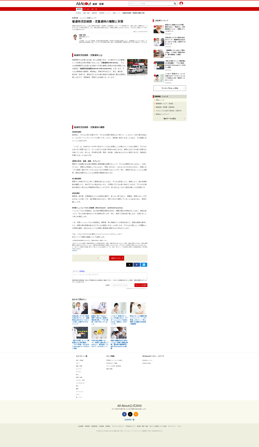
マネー (78, 363)
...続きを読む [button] (143, 42)
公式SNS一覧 (129, 420)
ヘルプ (179, 426)
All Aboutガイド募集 (111, 363)
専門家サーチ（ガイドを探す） (114, 360)
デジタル (78, 371)
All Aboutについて (130, 426)
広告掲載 (101, 426)
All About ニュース (147, 360)
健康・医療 (98, 4)
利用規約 (107, 426)
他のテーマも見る (170, 118)
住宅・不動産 (79, 360)
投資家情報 (94, 426)
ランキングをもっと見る (169, 88)
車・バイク (79, 397)
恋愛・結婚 (79, 377)
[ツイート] (129, 265)
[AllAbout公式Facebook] (124, 414)
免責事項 (74, 250)
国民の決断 (109, 369)
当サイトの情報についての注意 (158, 426)
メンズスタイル (80, 383)
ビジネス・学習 (80, 380)
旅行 (77, 386)
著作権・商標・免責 (142, 426)
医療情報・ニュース (104, 13)
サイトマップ (171, 426)
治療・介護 (94, 9)
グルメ (78, 394)
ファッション (79, 391)
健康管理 (79, 9)
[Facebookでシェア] (136, 265)
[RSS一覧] (136, 414)
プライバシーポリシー (118, 426)
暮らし (78, 374)
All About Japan (146, 363)
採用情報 (87, 426)
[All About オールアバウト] (83, 4)
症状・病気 (86, 9)
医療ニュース (116, 13)
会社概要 (80, 426)
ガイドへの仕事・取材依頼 (113, 366)
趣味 (77, 388)
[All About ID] (181, 4)
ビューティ (79, 369)
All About (78, 13)
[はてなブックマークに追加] (144, 265)
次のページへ (116, 258)
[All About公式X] (130, 414)
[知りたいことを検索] (175, 4)
